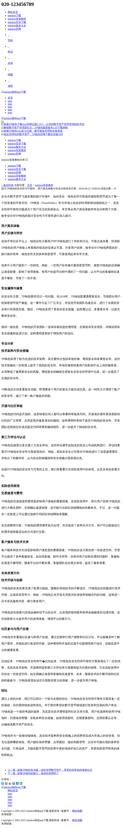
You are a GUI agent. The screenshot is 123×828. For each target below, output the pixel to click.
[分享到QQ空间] (6, 783)
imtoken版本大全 (17, 25)
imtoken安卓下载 (17, 22)
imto (10, 101)
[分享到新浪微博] (10, 783)
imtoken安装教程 (17, 18)
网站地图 (77, 811)
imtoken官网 (14, 29)
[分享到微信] (21, 783)
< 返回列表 (7, 185)
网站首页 (13, 12)
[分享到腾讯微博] (13, 783)
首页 (10, 97)
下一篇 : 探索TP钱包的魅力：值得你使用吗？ (33, 773)
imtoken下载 (14, 15)
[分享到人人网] (17, 783)
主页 (29, 185)
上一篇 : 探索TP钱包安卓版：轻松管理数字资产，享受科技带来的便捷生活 (50, 770)
